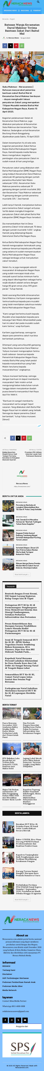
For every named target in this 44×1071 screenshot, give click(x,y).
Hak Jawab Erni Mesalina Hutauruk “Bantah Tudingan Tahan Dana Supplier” (28, 522)
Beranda (5, 19)
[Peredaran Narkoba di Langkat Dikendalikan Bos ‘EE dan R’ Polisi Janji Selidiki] (8, 506)
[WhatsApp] (21, 45)
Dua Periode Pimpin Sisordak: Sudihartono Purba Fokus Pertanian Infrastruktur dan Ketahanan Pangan (32, 728)
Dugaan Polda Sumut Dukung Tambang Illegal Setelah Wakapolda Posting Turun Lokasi (28, 536)
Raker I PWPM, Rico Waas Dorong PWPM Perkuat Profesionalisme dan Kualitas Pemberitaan (28, 842)
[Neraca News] (4, 38)
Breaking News (21, 502)
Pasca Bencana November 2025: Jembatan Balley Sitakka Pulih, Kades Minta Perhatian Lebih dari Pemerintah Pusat (10, 730)
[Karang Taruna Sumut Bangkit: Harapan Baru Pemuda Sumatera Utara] (8, 873)
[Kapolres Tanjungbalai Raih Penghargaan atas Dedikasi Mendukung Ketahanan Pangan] (8, 858)
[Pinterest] (16, 45)
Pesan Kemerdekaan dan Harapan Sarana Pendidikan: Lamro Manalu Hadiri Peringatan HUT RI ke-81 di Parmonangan (21, 628)
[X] (10, 45)
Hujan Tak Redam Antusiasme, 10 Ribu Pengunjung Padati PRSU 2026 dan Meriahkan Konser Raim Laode (11, 794)
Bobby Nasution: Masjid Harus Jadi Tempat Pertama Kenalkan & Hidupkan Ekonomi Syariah (11, 456)
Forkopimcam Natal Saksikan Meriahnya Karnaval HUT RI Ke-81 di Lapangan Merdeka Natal (21, 692)
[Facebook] (4, 45)
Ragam (12, 19)
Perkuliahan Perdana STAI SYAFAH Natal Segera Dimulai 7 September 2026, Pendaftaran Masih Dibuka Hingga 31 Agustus (28, 889)
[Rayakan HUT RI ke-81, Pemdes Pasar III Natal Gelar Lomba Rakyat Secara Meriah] (8, 827)
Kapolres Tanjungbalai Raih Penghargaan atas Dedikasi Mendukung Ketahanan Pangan (27, 858)
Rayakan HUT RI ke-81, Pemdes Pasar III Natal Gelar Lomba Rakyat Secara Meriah (27, 827)
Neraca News (14, 38)
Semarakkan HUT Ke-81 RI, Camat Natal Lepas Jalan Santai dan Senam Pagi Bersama (20, 678)
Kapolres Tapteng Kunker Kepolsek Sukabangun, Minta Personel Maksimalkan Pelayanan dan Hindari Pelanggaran (32, 796)
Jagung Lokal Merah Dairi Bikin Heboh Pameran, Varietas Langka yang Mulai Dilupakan (32, 762)
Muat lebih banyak (21, 574)
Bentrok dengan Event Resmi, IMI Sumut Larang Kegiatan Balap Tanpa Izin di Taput (21, 596)
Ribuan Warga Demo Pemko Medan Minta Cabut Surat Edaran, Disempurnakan (28, 565)
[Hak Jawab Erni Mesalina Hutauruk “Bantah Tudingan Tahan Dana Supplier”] (8, 520)
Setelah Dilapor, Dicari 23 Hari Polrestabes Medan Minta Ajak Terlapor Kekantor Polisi (27, 551)
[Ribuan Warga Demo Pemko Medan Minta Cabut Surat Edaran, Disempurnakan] (8, 564)
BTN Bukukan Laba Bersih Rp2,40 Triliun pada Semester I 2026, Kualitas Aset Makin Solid (11, 763)
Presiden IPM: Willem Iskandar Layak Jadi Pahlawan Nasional (33, 454)
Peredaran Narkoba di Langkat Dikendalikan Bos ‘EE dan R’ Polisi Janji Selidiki (28, 507)
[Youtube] (25, 1020)
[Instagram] (11, 1020)
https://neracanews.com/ (22, 486)
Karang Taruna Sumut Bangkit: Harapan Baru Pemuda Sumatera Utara (28, 873)
